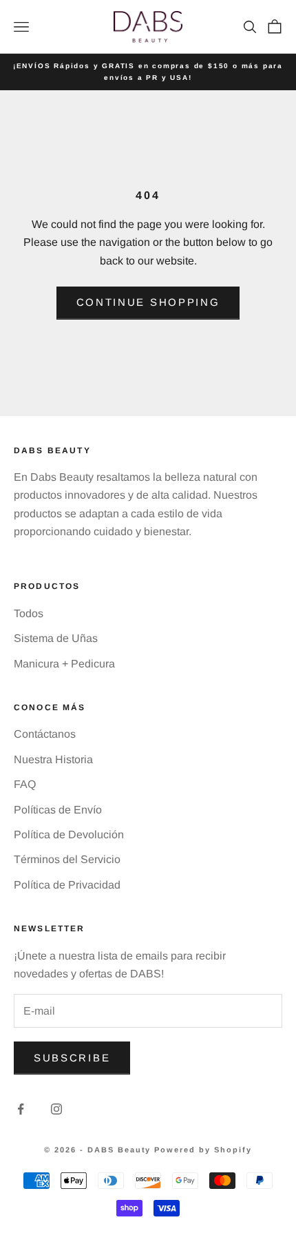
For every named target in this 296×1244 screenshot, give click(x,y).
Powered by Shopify (203, 1149)
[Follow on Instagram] (56, 1109)
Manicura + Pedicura (64, 664)
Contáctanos (45, 734)
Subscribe (72, 1058)
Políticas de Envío (58, 810)
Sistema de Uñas (56, 638)
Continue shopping (148, 302)
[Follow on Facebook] (21, 1109)
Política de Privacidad (67, 885)
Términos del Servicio (67, 859)
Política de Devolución (69, 834)
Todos (28, 613)
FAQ (25, 784)
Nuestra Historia (53, 759)
